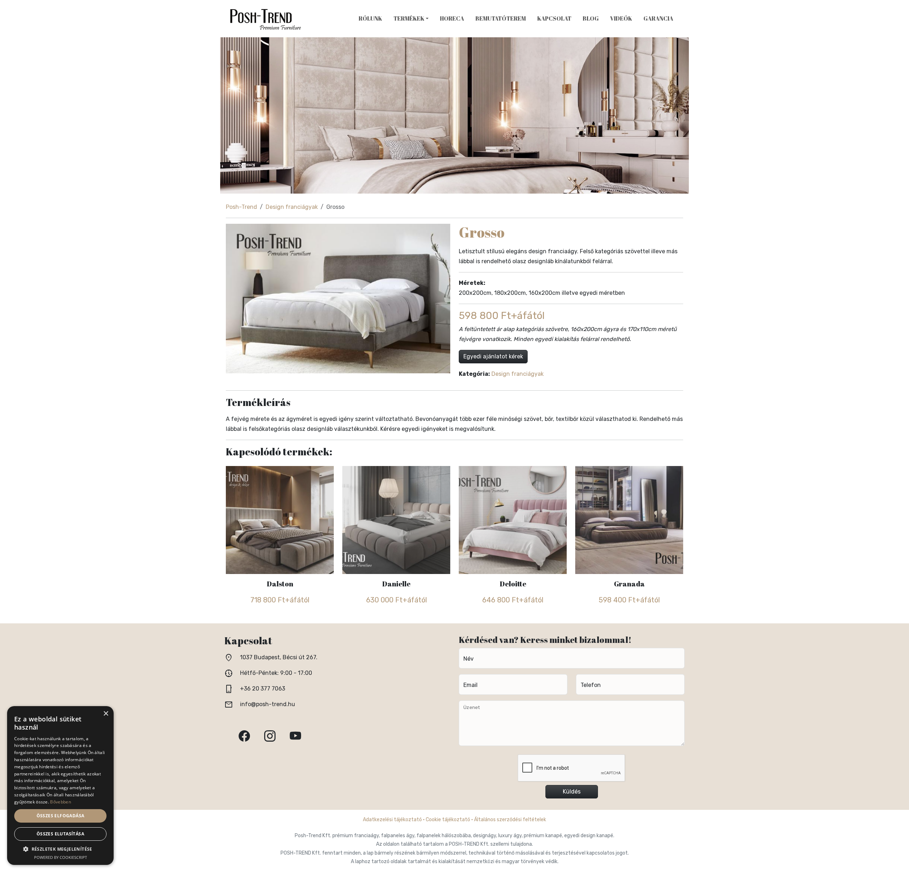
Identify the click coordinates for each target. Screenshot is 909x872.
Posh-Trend (241, 207)
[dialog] (60, 785)
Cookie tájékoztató (448, 820)
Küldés (572, 791)
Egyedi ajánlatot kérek (493, 356)
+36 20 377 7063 (262, 688)
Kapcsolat (554, 18)
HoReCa (452, 18)
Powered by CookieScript (60, 857)
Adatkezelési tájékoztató (392, 820)
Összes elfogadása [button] (61, 816)
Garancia (658, 18)
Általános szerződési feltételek (510, 820)
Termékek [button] (408, 18)
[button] (60, 849)
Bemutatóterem (500, 18)
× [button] (105, 713)
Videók (621, 18)
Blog (591, 18)
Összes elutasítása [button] (60, 834)
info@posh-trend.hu (267, 704)
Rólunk (370, 18)
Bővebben (60, 802)
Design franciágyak (292, 207)
